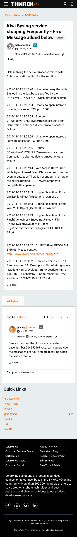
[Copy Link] (63, 54)
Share (11, 285)
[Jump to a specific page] (67, 317)
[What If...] (41, 327)
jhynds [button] (21, 327)
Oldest (21, 317)
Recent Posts (11, 403)
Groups (8, 418)
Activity (8, 408)
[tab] (12, 301)
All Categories (11, 398)
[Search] (65, 4)
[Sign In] (72, 4)
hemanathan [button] (22, 44)
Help (6, 423)
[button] (10, 46)
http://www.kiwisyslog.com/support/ (30, 254)
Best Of (8, 428)
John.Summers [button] (51, 54)
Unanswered (38, 413)
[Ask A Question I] (35, 45)
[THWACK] (25, 4)
